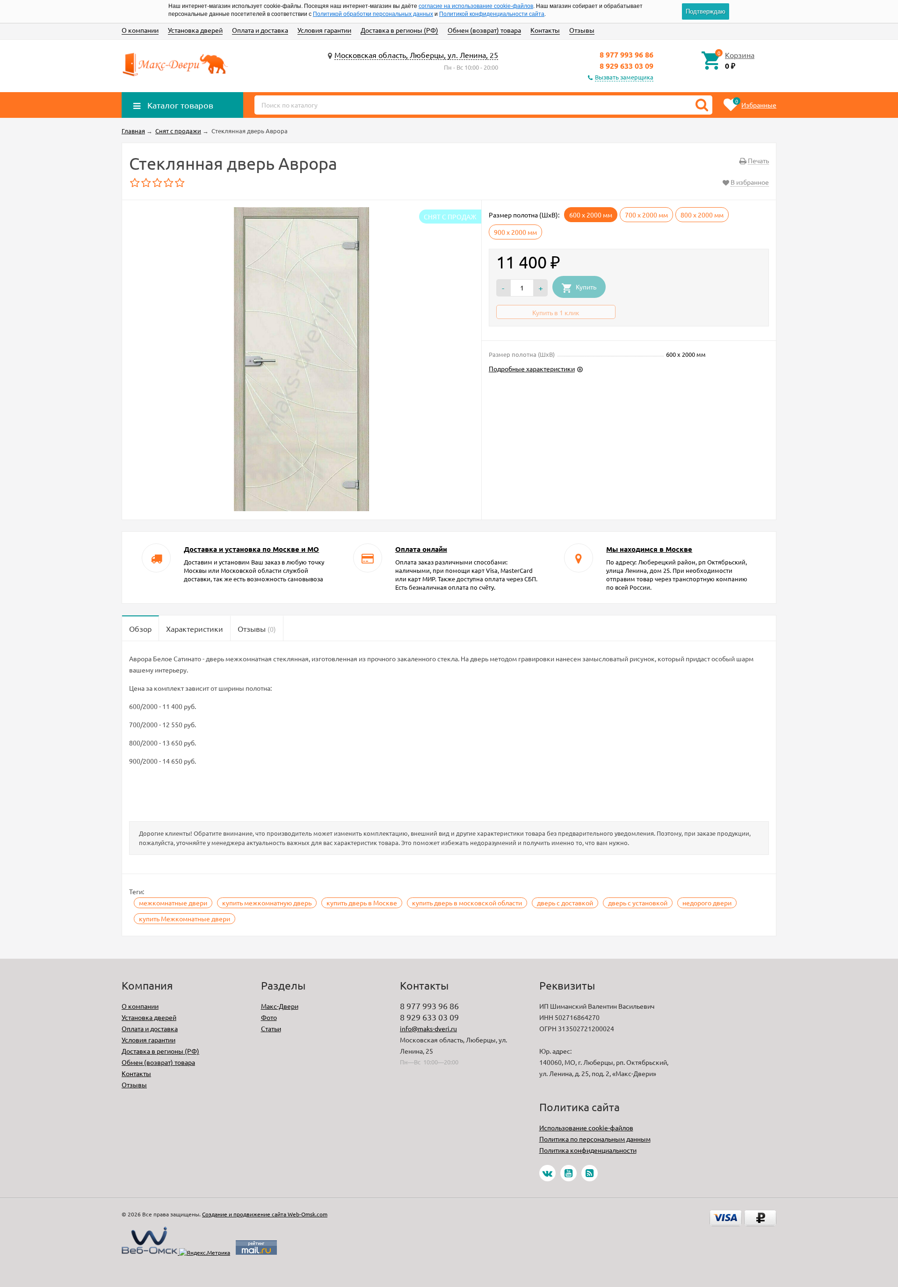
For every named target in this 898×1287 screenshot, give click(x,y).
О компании (140, 30)
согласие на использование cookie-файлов (476, 6)
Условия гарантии (324, 30)
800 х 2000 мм (702, 214)
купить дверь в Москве (361, 902)
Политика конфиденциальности (588, 1150)
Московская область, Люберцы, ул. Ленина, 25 (416, 54)
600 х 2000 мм (590, 214)
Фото (269, 1017)
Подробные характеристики (532, 368)
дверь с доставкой (565, 902)
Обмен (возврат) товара (484, 30)
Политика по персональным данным (595, 1139)
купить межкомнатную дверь (266, 902)
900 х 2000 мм (515, 232)
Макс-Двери (279, 1006)
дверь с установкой (637, 902)
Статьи (271, 1028)
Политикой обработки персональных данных (373, 14)
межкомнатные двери (173, 902)
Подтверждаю (705, 11)
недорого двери (706, 902)
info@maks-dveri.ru (428, 1028)
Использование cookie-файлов (586, 1127)
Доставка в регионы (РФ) (399, 30)
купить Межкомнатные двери (184, 918)
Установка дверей (195, 30)
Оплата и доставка (260, 30)
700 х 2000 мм (646, 214)
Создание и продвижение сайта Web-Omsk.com (264, 1214)
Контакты (545, 30)
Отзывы (581, 30)
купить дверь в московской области (467, 902)
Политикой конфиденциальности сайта (491, 14)
